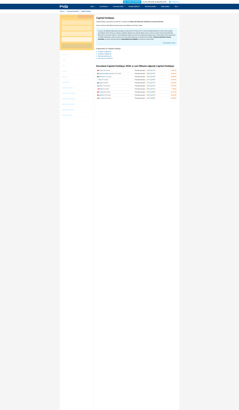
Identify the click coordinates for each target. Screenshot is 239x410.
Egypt (100, 82)
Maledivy (101, 95)
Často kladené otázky (169, 43)
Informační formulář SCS (105, 58)
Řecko (101, 86)
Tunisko (101, 70)
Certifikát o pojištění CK (104, 51)
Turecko (101, 92)
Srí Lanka (101, 98)
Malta (100, 89)
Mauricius (102, 76)
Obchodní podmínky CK (104, 56)
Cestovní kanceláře (73, 11)
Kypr (100, 79)
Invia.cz (62, 11)
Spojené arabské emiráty (106, 73)
